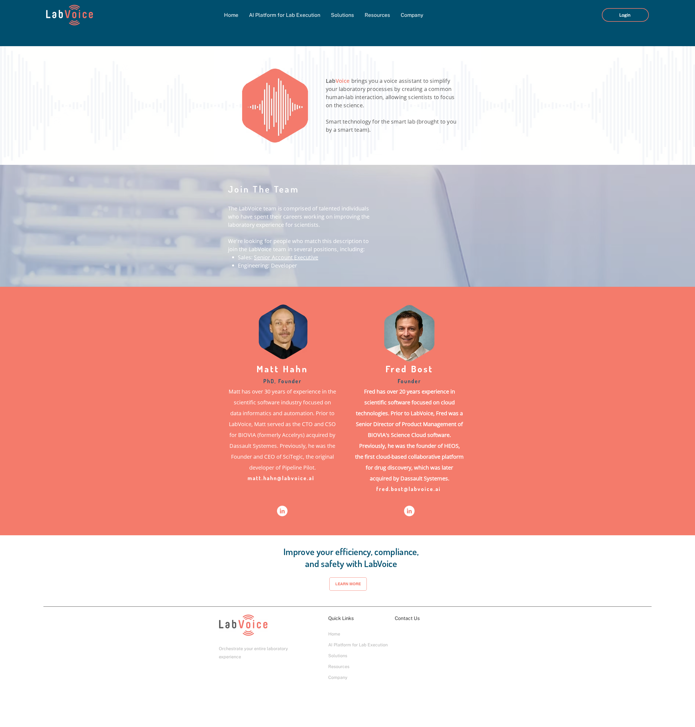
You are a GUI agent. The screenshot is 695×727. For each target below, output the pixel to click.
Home (334, 634)
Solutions (337, 655)
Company (338, 677)
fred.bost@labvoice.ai (408, 488)
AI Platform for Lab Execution (347, 644)
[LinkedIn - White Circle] (282, 511)
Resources (338, 666)
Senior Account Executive (286, 257)
